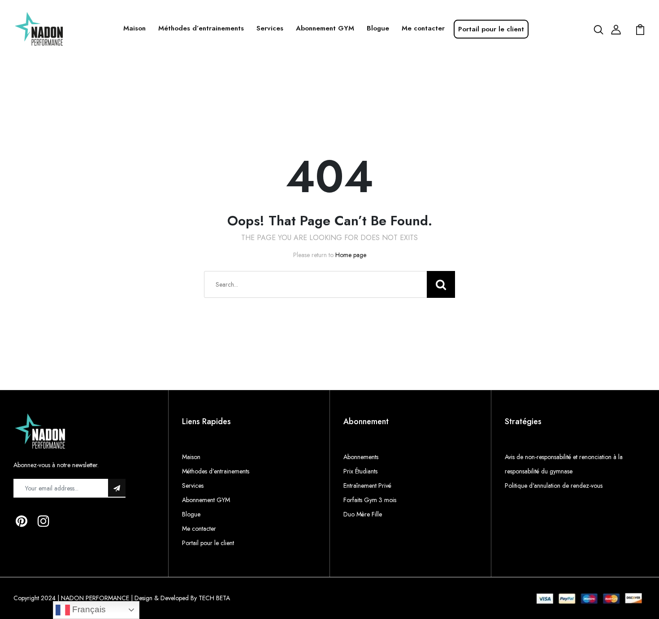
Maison (134, 28)
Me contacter (423, 28)
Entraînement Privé (367, 485)
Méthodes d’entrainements (201, 28)
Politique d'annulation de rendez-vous (554, 485)
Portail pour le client (491, 29)
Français (88, 609)
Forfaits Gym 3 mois (369, 499)
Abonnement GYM (325, 28)
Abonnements (360, 456)
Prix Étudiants (360, 471)
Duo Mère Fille (362, 514)
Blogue (378, 28)
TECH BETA (214, 597)
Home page (350, 254)
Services (269, 28)
